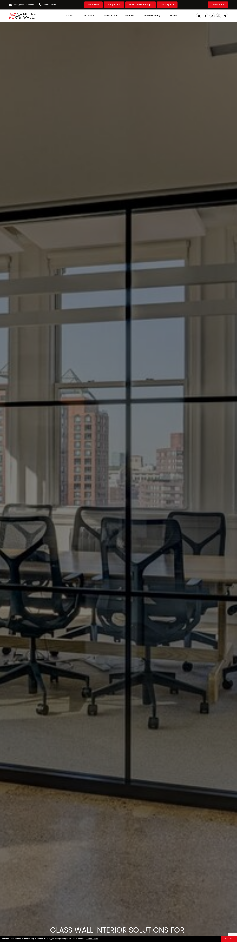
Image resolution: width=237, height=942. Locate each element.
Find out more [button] (92, 939)
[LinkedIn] (199, 15)
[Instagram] (212, 15)
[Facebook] (205, 15)
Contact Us (218, 4)
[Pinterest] (225, 15)
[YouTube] (218, 15)
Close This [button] (229, 939)
